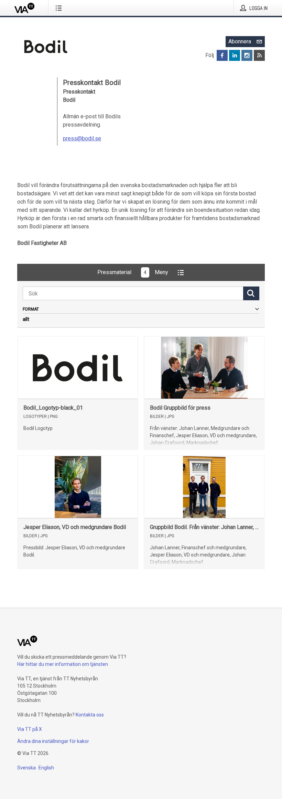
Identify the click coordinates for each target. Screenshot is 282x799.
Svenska (26, 767)
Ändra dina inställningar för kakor (53, 741)
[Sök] (251, 293)
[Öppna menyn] (60, 8)
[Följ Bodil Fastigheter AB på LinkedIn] (234, 55)
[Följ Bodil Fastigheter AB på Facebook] (222, 55)
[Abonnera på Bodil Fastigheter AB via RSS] (259, 55)
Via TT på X (29, 729)
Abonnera (239, 41)
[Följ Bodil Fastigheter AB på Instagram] (246, 55)
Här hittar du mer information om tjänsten (62, 664)
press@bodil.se (82, 138)
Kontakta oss (90, 714)
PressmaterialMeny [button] (132, 272)
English (46, 767)
